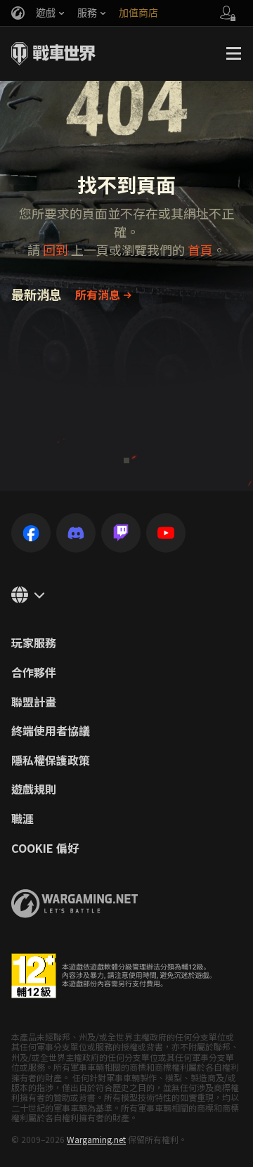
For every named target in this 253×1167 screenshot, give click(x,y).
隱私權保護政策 (50, 760)
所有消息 (97, 294)
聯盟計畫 (33, 702)
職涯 (22, 819)
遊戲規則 (33, 789)
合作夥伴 (33, 672)
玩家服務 (33, 643)
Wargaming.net (96, 1139)
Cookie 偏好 (45, 848)
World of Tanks (53, 53)
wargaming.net (74, 904)
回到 (55, 249)
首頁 (200, 249)
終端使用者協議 (50, 731)
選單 (233, 53)
